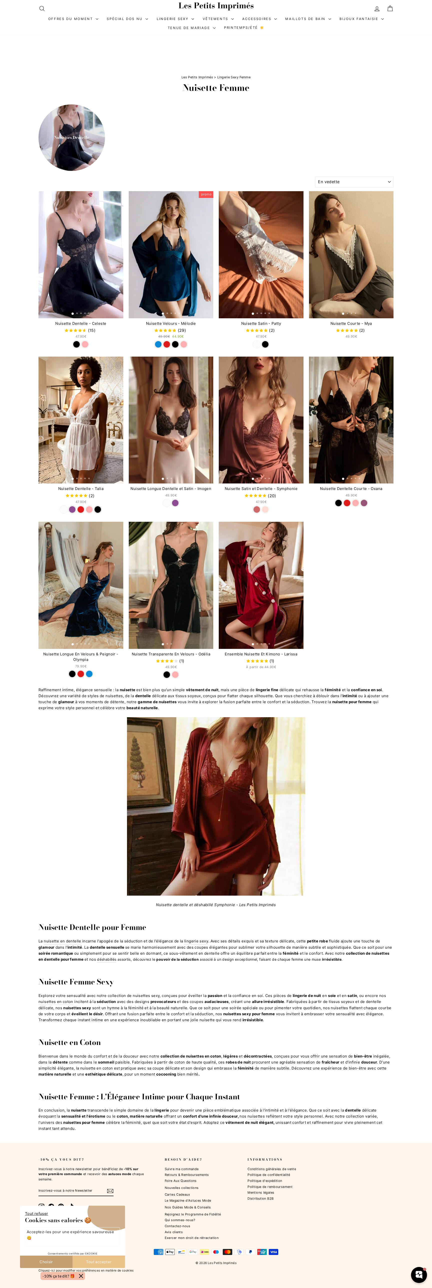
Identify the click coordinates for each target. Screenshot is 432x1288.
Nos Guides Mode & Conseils (188, 1207)
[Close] (81, 1276)
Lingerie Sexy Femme (233, 77)
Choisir (46, 1261)
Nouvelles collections (182, 1188)
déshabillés (106, 959)
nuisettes (256, 1116)
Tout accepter (99, 1261)
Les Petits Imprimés (197, 77)
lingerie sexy (196, 941)
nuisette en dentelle (62, 941)
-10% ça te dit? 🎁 (58, 1275)
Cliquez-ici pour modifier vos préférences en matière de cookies (86, 1270)
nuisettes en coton (55, 1001)
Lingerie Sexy (173, 19)
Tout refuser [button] (36, 1213)
